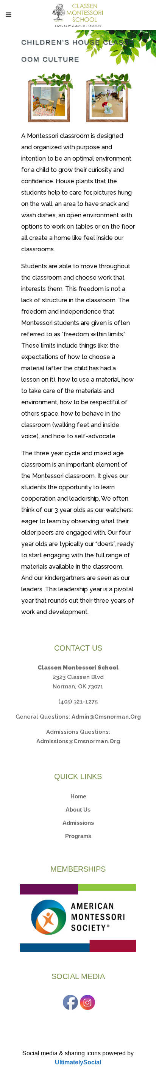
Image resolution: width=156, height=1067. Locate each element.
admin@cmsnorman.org (106, 716)
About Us (78, 809)
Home (78, 796)
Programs (78, 836)
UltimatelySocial (78, 1062)
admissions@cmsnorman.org (78, 741)
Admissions (78, 823)
